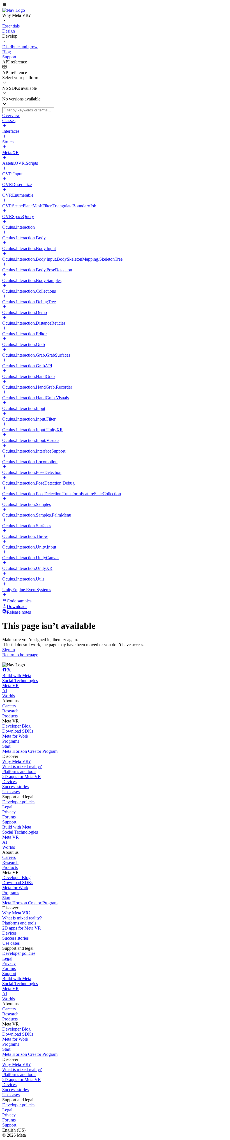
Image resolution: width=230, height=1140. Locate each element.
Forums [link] (9, 817)
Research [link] (10, 710)
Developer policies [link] (18, 801)
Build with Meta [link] (16, 675)
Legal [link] (7, 806)
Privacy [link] (9, 811)
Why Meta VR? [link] (16, 761)
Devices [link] (9, 781)
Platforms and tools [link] (19, 771)
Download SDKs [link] (17, 731)
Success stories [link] (15, 786)
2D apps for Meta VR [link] (21, 776)
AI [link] (4, 690)
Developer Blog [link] (16, 726)
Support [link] (9, 822)
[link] (13, 10)
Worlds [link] (8, 695)
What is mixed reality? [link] (22, 766)
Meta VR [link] (10, 685)
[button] (115, 5)
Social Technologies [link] (20, 680)
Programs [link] (10, 741)
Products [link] (10, 716)
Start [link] (6, 746)
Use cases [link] (11, 791)
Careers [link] (9, 705)
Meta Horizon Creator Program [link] (30, 751)
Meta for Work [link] (15, 736)
